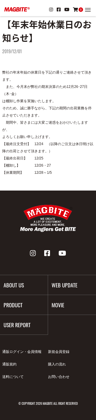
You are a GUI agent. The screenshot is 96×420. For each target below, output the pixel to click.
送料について (13, 377)
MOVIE (58, 305)
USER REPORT (17, 325)
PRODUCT (13, 305)
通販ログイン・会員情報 (22, 352)
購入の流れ (57, 364)
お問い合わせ (58, 377)
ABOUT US (14, 285)
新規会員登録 (58, 352)
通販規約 (9, 364)
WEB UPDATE (64, 285)
